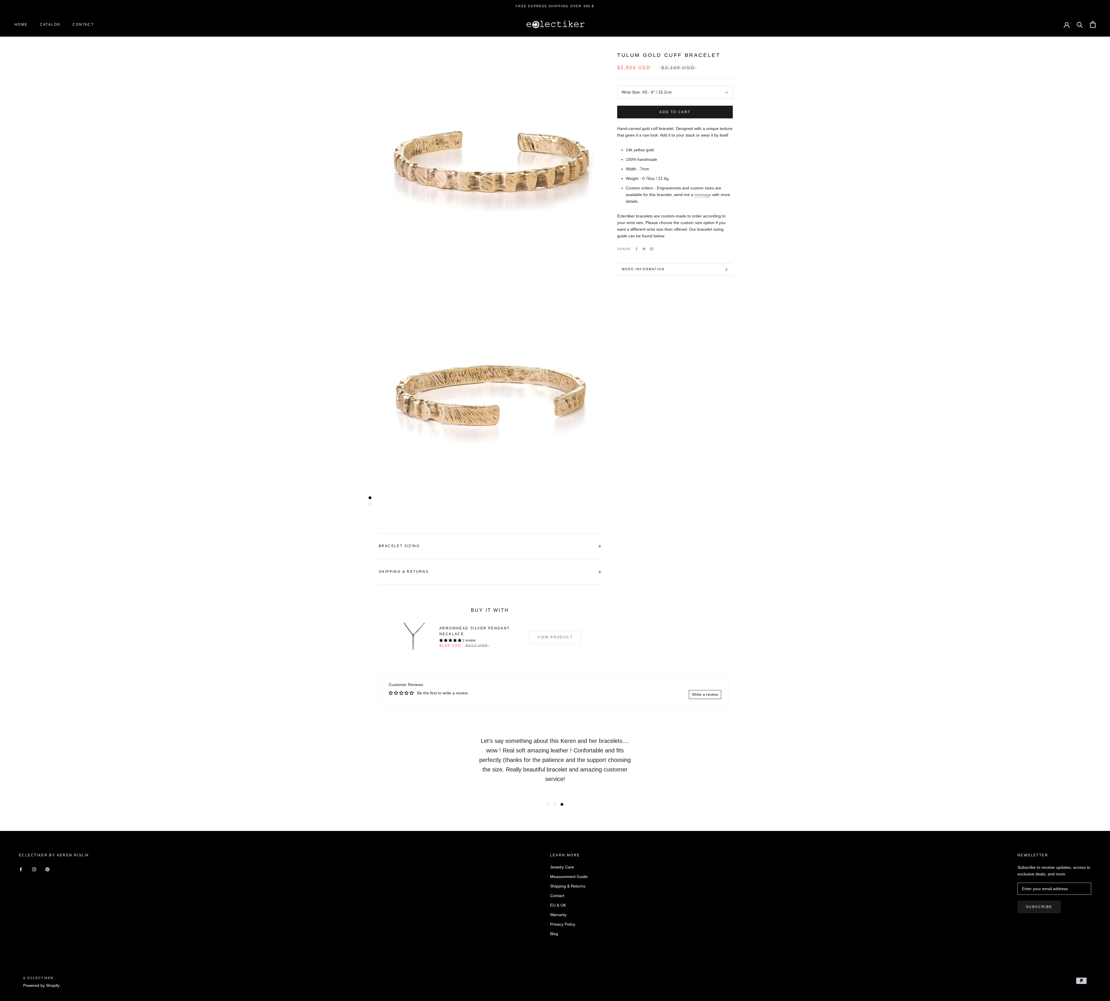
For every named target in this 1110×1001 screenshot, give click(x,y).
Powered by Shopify (41, 985)
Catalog (50, 25)
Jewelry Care (562, 867)
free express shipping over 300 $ (555, 6)
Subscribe (1039, 907)
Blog (554, 933)
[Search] (1080, 24)
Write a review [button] (705, 694)
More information (643, 269)
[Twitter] (644, 249)
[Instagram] (34, 869)
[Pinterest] (651, 249)
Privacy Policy (562, 924)
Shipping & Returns (404, 572)
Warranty (558, 914)
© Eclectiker (38, 978)
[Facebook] (636, 249)
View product (555, 637)
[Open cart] (1093, 24)
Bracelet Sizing (399, 546)
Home (21, 25)
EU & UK (558, 905)
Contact (83, 25)
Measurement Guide (569, 876)
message (702, 194)
